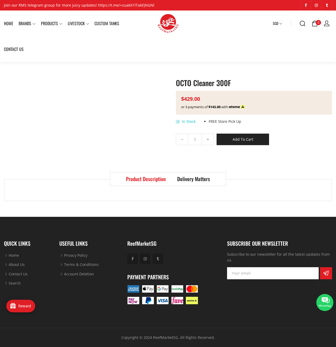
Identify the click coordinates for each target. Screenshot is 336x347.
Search (14, 283)
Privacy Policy (75, 255)
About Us (16, 264)
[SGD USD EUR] (277, 23)
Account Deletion (78, 273)
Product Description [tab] (146, 179)
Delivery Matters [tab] (193, 179)
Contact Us (18, 273)
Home (13, 255)
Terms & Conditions (81, 264)
